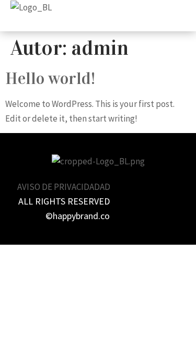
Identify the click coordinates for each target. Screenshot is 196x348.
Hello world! (50, 78)
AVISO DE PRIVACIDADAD (63, 187)
